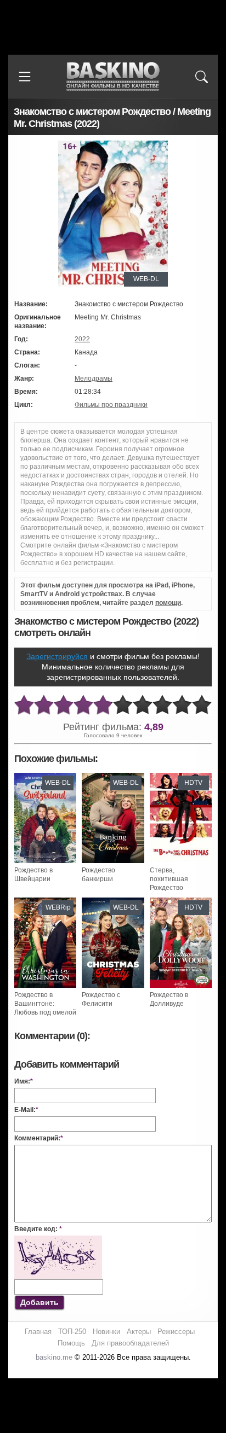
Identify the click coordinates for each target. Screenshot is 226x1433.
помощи (168, 603)
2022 (82, 339)
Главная (38, 1331)
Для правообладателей (130, 1343)
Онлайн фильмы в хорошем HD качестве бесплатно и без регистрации (113, 77)
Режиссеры (176, 1331)
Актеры (139, 1331)
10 (202, 705)
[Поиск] (201, 77)
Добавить (39, 1302)
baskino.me (54, 1357)
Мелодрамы (93, 378)
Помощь (71, 1343)
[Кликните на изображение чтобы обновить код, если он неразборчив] (58, 1240)
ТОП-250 (72, 1331)
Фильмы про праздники (111, 405)
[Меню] (25, 77)
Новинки (106, 1331)
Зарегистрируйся (57, 656)
